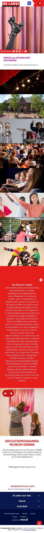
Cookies (32, 513)
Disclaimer (23, 517)
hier (15, 467)
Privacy (15, 517)
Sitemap (24, 513)
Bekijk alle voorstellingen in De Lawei (18, 489)
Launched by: (16, 520)
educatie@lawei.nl (30, 530)
